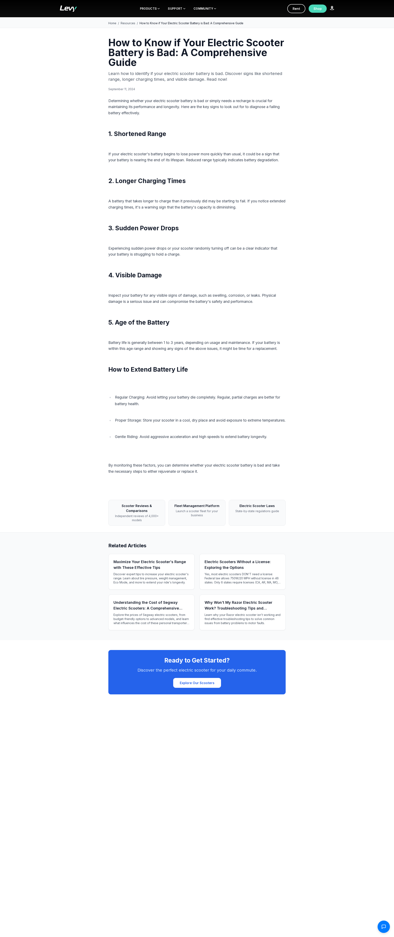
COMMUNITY (203, 8)
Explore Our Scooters (197, 683)
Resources (128, 23)
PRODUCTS (148, 8)
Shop (318, 9)
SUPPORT (175, 8)
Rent (296, 9)
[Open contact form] (384, 927)
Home (112, 23)
